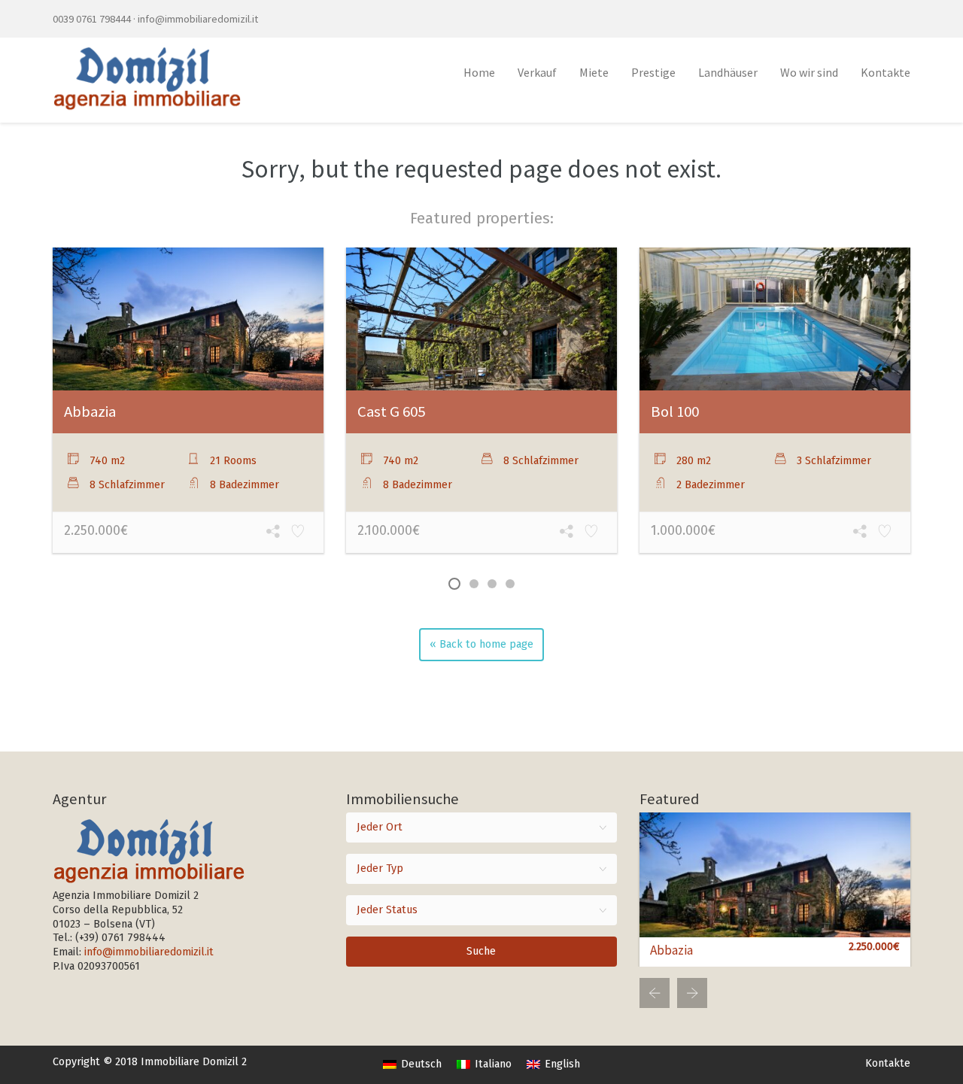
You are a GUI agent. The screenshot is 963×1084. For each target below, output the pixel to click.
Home (479, 72)
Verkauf (537, 72)
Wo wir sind (809, 72)
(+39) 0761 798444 (120, 937)
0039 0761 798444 (92, 19)
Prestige (653, 72)
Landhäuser (728, 72)
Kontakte (885, 72)
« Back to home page (481, 644)
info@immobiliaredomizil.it (198, 19)
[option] (188, 402)
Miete (594, 72)
